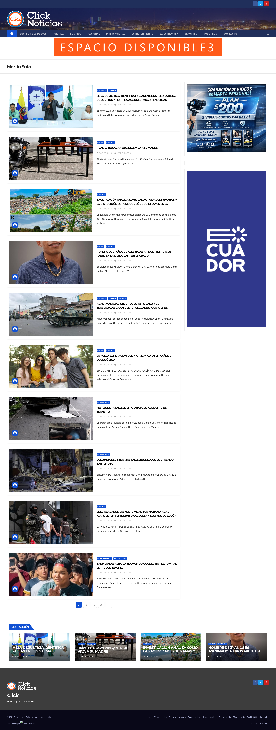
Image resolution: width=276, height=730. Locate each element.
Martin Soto (124, 105)
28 (101, 604)
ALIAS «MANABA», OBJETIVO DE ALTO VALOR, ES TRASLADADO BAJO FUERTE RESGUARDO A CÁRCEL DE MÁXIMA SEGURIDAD (132, 308)
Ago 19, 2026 (105, 417)
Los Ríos (75, 34)
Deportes (190, 34)
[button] (268, 34)
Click (13, 695)
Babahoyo (101, 90)
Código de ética (160, 717)
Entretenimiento (143, 34)
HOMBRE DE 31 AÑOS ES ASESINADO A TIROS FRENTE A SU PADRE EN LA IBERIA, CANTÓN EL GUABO (234, 653)
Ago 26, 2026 (105, 105)
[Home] (12, 33)
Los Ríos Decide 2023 (248, 717)
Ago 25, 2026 (105, 153)
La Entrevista (169, 34)
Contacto (230, 34)
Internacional (115, 34)
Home (149, 717)
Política (58, 34)
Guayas (100, 142)
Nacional (94, 34)
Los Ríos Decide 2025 (33, 34)
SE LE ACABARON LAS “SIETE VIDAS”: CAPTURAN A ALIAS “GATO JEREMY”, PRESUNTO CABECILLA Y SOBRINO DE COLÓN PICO (136, 515)
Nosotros (210, 34)
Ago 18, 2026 (105, 573)
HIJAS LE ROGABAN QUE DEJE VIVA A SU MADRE (127, 148)
